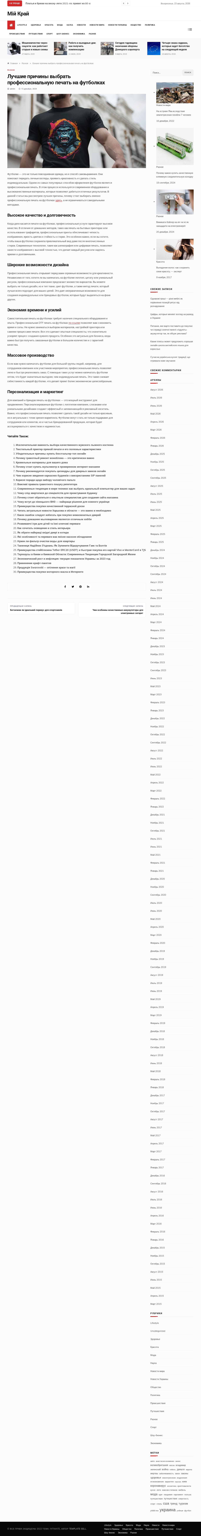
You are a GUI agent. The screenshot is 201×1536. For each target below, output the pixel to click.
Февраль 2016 (157, 1231)
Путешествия (36, 34)
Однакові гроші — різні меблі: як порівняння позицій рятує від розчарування (166, 302)
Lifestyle (22, 25)
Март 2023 (156, 694)
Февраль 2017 (157, 1159)
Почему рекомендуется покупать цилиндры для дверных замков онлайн (61, 471)
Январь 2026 (157, 445)
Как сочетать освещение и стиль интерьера (43, 528)
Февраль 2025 (157, 534)
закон (177, 1473)
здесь (58, 200)
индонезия (182, 1477)
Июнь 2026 (156, 405)
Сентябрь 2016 (158, 1183)
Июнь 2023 (156, 678)
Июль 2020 (156, 903)
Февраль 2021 (157, 862)
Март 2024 (156, 622)
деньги (181, 1469)
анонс (178, 1461)
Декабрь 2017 (157, 1095)
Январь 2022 (157, 806)
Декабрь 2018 (157, 1031)
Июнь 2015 (156, 1279)
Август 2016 (156, 1191)
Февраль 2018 (157, 1079)
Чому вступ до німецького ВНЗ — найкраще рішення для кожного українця (63, 501)
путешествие (156, 1498)
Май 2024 (155, 606)
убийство (154, 1510)
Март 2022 (156, 790)
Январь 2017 (157, 1167)
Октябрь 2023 (157, 662)
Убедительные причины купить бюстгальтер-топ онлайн (51, 453)
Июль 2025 (156, 493)
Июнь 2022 (156, 766)
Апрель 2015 (157, 1295)
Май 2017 (155, 1135)
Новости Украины (117, 25)
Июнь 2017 (156, 1127)
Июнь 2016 (156, 1207)
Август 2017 (156, 1119)
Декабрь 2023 (157, 646)
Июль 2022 (156, 758)
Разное (92, 34)
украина (168, 1509)
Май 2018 (155, 1071)
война (165, 1469)
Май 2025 (155, 510)
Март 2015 (156, 1303)
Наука (70, 25)
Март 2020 (156, 935)
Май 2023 (155, 686)
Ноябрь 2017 (157, 1103)
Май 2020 (155, 919)
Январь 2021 (157, 870)
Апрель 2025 (157, 518)
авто (152, 1461)
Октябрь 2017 (157, 1111)
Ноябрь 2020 (157, 886)
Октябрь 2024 (157, 566)
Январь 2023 (157, 710)
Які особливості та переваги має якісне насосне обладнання (54, 536)
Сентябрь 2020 (158, 894)
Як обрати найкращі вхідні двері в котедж (43, 532)
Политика (150, 25)
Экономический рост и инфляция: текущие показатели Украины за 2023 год (63, 558)
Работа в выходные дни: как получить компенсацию (35, 46)
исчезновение (157, 1481)
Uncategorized (157, 1331)
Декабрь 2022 (157, 718)
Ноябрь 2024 (157, 558)
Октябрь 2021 (157, 830)
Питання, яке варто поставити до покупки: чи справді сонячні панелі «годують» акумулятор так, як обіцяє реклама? (171, 330)
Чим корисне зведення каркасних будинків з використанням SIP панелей (61, 475)
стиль (159, 1503)
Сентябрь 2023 (158, 670)
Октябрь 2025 (157, 469)
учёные (180, 1510)
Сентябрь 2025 (158, 477)
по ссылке (74, 322)
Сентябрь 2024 (158, 574)
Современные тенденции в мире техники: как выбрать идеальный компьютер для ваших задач (76, 488)
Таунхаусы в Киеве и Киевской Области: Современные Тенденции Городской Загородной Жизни (76, 554)
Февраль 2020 (157, 943)
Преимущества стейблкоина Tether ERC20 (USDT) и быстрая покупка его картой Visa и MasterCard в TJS (81, 549)
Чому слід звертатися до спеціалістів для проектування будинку (57, 493)
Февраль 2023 (157, 702)
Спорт (49, 34)
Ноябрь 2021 (157, 822)
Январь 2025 (157, 542)
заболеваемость (166, 1473)
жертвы (154, 1473)
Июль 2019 (156, 983)
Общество (136, 25)
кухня (152, 1490)
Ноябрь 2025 (157, 461)
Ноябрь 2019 (157, 959)
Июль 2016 (156, 1199)
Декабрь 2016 (157, 1175)
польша (187, 1494)
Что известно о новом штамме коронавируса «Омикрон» (59, 3)
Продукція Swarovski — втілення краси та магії (46, 567)
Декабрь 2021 (157, 814)
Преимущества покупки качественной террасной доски (50, 506)
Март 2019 (156, 1015)
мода (153, 1494)
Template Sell (77, 1528)
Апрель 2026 (157, 421)
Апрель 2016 (157, 1215)
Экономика (79, 34)
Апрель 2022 (157, 782)
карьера (178, 1482)
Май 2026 (155, 413)
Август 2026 (156, 389)
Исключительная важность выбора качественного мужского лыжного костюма (64, 444)
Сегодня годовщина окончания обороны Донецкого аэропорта (81, 46)
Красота (49, 25)
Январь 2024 (157, 638)
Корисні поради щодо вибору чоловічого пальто (45, 479)
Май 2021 (155, 854)
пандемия (168, 1494)
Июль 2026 (156, 397)
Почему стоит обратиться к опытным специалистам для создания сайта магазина (67, 497)
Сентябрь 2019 (158, 967)
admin (12, 89)
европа (189, 1469)
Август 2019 (156, 975)
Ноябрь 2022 (157, 726)
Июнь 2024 (156, 598)
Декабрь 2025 (157, 453)
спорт (152, 1504)
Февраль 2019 (157, 1023)
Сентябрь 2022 (158, 742)
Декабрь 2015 (157, 1247)
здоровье (155, 1477)
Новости (81, 25)
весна (172, 1465)
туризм (183, 1503)
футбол (187, 1510)
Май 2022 (155, 774)
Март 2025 (156, 526)
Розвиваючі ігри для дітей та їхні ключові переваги (48, 523)
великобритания (159, 1465)
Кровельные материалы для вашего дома (42, 462)
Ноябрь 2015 (157, 1255)
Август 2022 (156, 750)
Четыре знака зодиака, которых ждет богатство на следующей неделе (129, 46)
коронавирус (158, 1485)
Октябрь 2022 (157, 734)
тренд (173, 1503)
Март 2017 (156, 1151)
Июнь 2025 (156, 502)
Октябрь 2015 (157, 1263)
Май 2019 (155, 999)
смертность (183, 1498)
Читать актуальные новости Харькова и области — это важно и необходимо (64, 510)
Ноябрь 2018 (157, 1039)
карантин (169, 1481)
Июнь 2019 (156, 991)
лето (159, 1490)
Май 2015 (155, 1287)
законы (184, 1473)
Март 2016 (156, 1223)
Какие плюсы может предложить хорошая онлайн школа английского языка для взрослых (171, 345)
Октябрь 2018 (157, 1047)
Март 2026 (156, 429)
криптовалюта (184, 1486)
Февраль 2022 (157, 798)
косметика (171, 1486)
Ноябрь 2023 (157, 654)
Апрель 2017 (157, 1143)
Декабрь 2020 (157, 878)
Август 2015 (156, 1271)
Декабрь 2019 (157, 951)
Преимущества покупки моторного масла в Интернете (50, 571)
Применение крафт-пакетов (34, 563)
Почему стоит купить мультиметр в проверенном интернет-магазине (58, 466)
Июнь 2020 (156, 910)
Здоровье (36, 25)
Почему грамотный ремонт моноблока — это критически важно (55, 458)
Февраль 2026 (157, 437)
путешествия (170, 1498)
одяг (161, 1494)
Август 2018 (156, 1055)
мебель (182, 1490)
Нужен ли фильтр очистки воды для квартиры (46, 541)
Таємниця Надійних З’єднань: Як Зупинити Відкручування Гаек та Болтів (62, 545)
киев (184, 1481)
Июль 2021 (156, 838)
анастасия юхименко (165, 1461)
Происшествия (17, 34)
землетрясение (169, 1478)
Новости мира (97, 25)
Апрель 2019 (157, 1007)
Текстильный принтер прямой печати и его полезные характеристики (58, 449)
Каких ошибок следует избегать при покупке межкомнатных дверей (59, 514)
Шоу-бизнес (63, 34)
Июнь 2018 (156, 1063)
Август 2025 (156, 486)
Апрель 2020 (157, 927)
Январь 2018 (157, 1087)
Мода (60, 25)
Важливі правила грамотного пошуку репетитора (47, 484)
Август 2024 (156, 582)
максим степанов (169, 1490)
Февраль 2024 (157, 630)
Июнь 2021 (156, 846)
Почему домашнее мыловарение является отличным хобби (54, 519)
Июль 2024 (156, 590)
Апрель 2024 (157, 614)
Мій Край (18, 14)
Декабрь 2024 (157, 550)
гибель (173, 1469)
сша (166, 1503)
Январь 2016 (157, 1239)
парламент (178, 1494)
